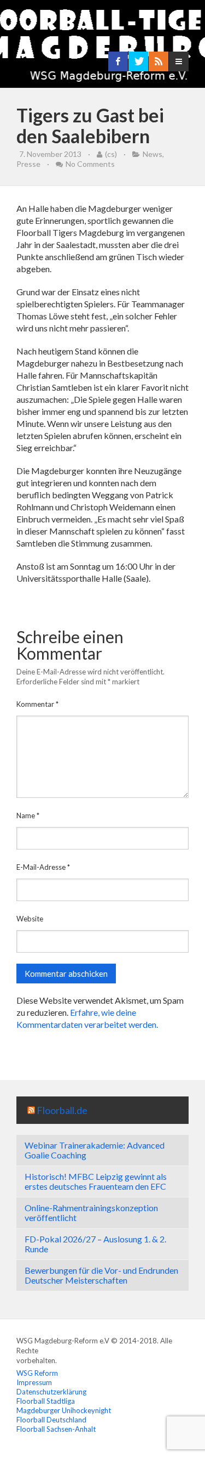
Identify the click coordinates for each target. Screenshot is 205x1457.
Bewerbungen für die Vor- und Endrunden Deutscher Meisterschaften (101, 1275)
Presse (28, 163)
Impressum (34, 1382)
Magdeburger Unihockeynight (63, 1410)
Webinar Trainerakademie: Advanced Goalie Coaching (95, 1150)
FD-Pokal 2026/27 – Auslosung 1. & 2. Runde (95, 1244)
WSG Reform (37, 1373)
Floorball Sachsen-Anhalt (56, 1429)
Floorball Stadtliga (45, 1401)
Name (27, 815)
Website (29, 918)
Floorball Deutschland (51, 1419)
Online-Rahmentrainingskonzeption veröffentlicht (91, 1212)
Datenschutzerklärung (51, 1391)
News (152, 154)
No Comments (90, 163)
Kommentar (37, 704)
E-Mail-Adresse (43, 867)
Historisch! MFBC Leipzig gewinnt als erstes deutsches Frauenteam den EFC (96, 1181)
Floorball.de (62, 1110)
